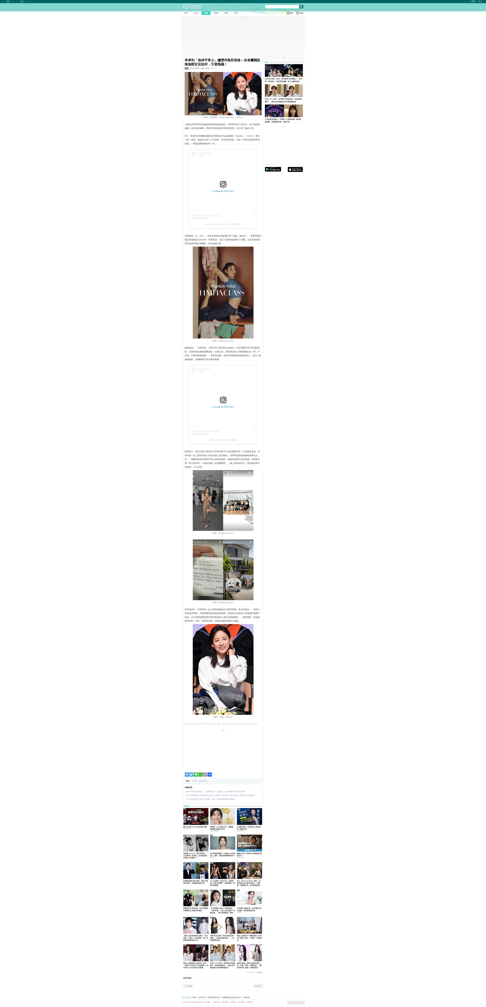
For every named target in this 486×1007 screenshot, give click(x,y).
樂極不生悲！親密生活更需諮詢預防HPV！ (249, 854)
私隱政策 (233, 1002)
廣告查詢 (241, 1002)
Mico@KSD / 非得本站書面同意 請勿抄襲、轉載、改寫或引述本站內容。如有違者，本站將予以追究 (221, 724)
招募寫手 (250, 1002)
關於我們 (216, 1002)
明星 (186, 68)
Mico (212, 68)
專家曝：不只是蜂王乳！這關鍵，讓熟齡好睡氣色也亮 (222, 828)
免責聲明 (225, 1002)
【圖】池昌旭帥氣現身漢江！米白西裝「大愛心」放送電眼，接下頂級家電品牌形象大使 (195, 938)
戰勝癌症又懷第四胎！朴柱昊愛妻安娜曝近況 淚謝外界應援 (195, 909)
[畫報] (237, 13)
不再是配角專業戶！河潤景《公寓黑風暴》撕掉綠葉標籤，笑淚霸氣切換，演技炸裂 (283, 120)
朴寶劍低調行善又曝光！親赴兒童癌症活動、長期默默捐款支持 (195, 882)
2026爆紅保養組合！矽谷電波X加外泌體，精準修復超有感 (249, 909)
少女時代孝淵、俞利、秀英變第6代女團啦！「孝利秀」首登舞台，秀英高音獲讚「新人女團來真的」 (283, 80)
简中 (479, 1)
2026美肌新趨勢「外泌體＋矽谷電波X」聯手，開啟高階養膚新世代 (222, 854)
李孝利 (194, 781)
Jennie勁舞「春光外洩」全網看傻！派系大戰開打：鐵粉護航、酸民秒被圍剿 (222, 883)
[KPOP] (196, 13)
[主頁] (186, 13)
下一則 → (258, 986)
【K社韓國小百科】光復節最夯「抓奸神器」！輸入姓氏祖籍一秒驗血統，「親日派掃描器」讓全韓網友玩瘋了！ (222, 910)
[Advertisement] (223, 750)
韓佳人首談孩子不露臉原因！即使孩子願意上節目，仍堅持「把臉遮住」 (249, 938)
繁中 (474, 1)
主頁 (183, 997)
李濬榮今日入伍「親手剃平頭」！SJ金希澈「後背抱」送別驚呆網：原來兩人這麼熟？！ (195, 855)
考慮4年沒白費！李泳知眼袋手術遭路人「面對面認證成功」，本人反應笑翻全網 (222, 938)
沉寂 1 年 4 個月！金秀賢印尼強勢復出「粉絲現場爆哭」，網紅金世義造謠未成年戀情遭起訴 (222, 965)
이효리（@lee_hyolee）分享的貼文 (223, 440)
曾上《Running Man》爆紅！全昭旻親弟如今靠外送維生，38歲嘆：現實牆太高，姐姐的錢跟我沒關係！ (249, 883)
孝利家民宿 (203, 781)
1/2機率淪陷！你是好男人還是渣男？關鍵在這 (249, 828)
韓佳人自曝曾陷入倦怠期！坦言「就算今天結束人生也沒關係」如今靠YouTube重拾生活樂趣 (195, 965)
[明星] (207, 13)
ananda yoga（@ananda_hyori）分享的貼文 (223, 224)
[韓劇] (217, 13)
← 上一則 (187, 986)
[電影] (227, 13)
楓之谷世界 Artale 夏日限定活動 (195, 827)
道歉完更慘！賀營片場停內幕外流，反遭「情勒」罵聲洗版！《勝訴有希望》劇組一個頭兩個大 (249, 965)
